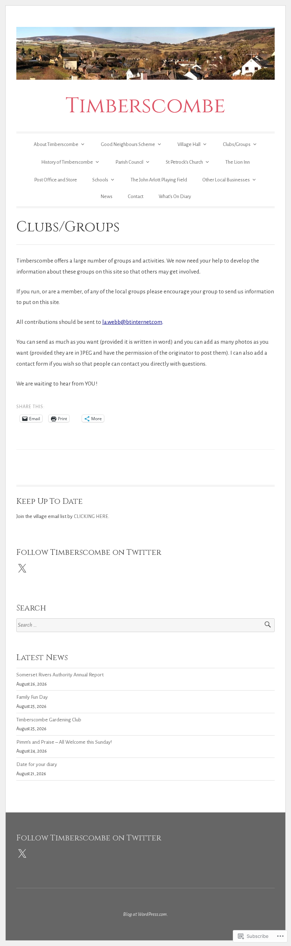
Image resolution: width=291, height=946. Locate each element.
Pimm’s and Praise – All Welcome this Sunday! (64, 742)
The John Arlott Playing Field (159, 179)
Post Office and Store (55, 179)
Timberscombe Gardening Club (48, 719)
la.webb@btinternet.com (132, 322)
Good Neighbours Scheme (128, 144)
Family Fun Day (32, 697)
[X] (22, 568)
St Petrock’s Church (184, 162)
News (106, 196)
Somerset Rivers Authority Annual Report (60, 674)
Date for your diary (36, 764)
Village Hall (189, 144)
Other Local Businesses (226, 179)
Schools (100, 179)
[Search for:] (145, 625)
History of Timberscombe (67, 162)
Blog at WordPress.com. (145, 914)
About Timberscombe (56, 144)
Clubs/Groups (237, 144)
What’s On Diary (175, 196)
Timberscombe (145, 105)
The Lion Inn (237, 162)
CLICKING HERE (91, 516)
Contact (135, 196)
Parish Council (129, 162)
